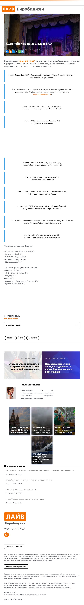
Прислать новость (14, 546)
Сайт (23, 403)
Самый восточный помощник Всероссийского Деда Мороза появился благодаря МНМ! (40, 471)
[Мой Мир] (13, 51)
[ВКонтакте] (7, 51)
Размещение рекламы (16, 566)
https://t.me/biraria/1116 (42, 94)
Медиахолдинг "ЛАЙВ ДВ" (14, 529)
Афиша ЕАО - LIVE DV (27, 61)
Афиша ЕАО (33, 338)
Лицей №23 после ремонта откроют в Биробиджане (26, 499)
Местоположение (28, 403)
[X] (16, 51)
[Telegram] (22, 51)
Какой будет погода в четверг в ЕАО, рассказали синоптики (29, 480)
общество (37, 49)
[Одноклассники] (10, 51)
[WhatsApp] (19, 51)
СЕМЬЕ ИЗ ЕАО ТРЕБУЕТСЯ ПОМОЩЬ (21, 490)
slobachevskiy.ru (19, 599)
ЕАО (21, 338)
